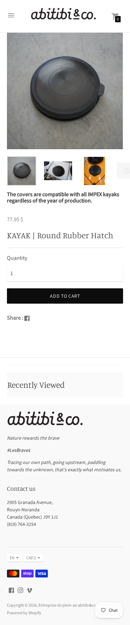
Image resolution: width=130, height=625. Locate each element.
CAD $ (31, 557)
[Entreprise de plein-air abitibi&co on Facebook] (11, 589)
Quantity (17, 258)
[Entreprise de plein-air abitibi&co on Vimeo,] (29, 589)
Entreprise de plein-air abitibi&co (67, 605)
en (12, 557)
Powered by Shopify (24, 612)
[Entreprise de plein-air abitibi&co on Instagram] (20, 589)
